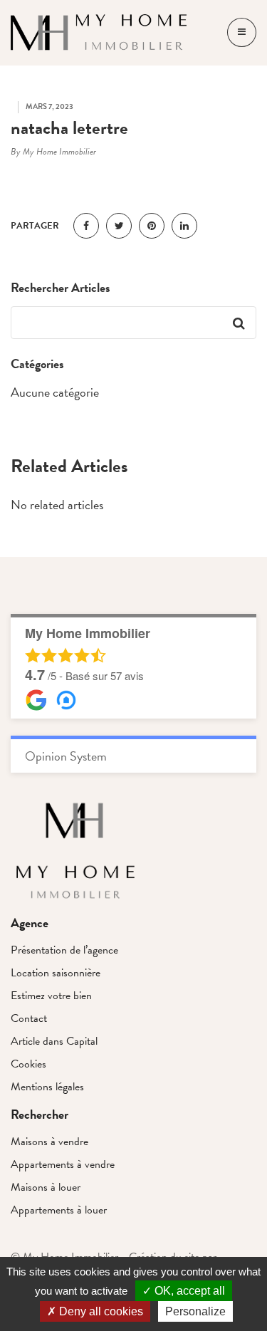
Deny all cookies (99, 1311)
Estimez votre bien (51, 995)
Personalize (195, 1311)
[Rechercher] (238, 322)
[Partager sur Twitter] (119, 226)
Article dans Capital (54, 1041)
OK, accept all (188, 1291)
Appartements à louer (59, 1209)
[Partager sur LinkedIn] (184, 226)
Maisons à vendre (49, 1141)
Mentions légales (47, 1086)
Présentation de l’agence (64, 950)
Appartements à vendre (63, 1164)
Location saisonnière (55, 972)
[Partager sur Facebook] (86, 226)
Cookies (28, 1063)
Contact (29, 1018)
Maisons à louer (45, 1187)
